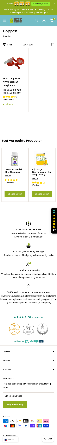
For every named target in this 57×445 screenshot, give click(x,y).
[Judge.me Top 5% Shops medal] (42, 329)
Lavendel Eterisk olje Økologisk (13, 170)
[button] (54, 221)
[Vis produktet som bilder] (48, 44)
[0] (51, 20)
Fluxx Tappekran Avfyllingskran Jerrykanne (11, 82)
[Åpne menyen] (4, 20)
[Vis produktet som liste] (52, 44)
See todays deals (40, 4)
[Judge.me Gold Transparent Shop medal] (14, 329)
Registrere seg (15, 404)
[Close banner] (54, 3)
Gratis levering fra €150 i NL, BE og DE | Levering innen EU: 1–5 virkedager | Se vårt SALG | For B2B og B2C (28, 11)
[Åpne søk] (36, 20)
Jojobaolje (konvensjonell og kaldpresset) (41, 172)
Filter (9, 45)
